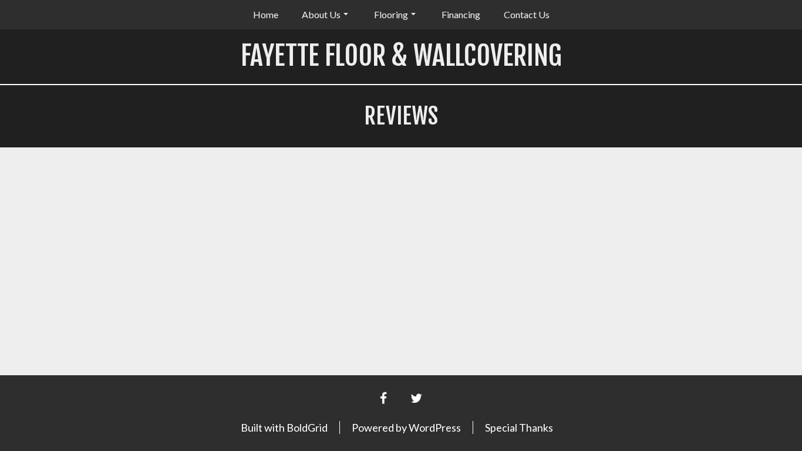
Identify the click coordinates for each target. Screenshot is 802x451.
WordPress (435, 427)
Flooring (391, 14)
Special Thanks (519, 427)
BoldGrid (307, 427)
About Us (321, 14)
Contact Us (527, 14)
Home (265, 14)
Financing (461, 14)
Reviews (401, 116)
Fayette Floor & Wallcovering (401, 55)
